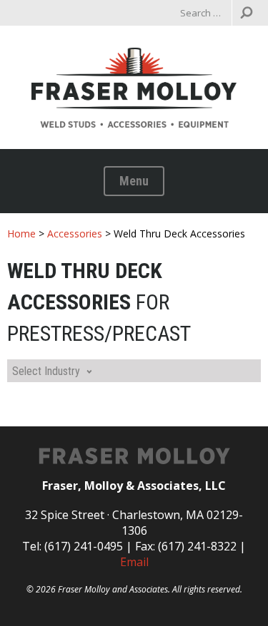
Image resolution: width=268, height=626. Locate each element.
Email (134, 562)
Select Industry (46, 371)
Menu (134, 180)
